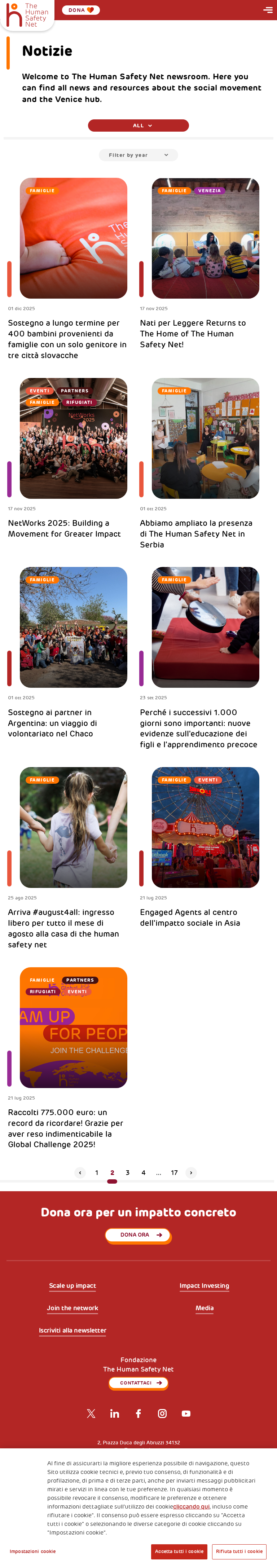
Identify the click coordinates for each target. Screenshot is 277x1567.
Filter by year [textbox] (128, 155)
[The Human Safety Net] (27, 14)
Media (204, 1308)
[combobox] (138, 125)
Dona (77, 10)
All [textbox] (138, 125)
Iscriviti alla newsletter (72, 1331)
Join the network (72, 1308)
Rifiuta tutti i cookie (239, 1551)
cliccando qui (191, 1506)
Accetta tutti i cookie (179, 1551)
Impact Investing (204, 1286)
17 (174, 1173)
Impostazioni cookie (33, 1551)
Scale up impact (72, 1286)
